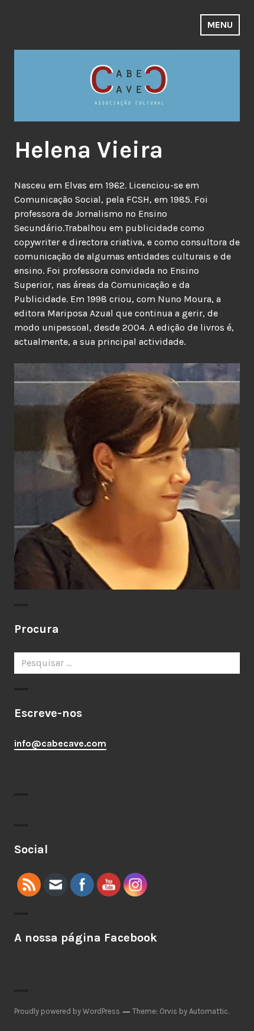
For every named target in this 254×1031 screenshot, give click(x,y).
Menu (220, 24)
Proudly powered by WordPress (67, 1011)
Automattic (208, 1011)
